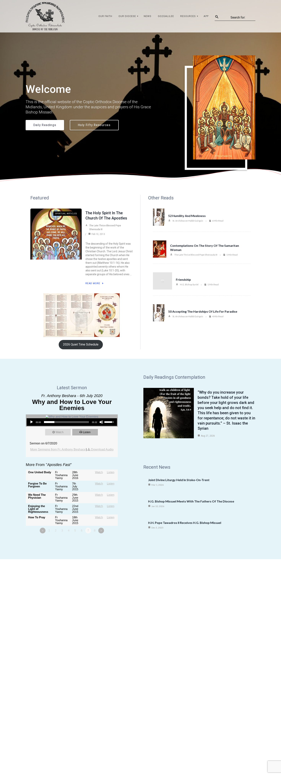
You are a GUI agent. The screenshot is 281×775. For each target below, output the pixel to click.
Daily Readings (44, 125)
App (206, 16)
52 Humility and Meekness (187, 216)
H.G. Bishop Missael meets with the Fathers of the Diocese (191, 501)
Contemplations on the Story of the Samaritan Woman (204, 248)
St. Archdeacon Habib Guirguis (187, 220)
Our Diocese (127, 16)
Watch (59, 432)
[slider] (66, 422)
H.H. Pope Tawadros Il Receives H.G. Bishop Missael (184, 522)
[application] (72, 422)
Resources (188, 16)
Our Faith (105, 16)
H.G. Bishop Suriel (189, 284)
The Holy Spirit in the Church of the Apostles (106, 215)
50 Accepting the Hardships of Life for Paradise (202, 311)
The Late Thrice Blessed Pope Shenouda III (105, 227)
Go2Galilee (166, 16)
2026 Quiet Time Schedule (80, 344)
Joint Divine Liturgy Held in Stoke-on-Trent (179, 480)
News (147, 16)
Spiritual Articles (66, 214)
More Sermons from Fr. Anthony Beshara (57, 449)
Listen (86, 432)
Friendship (183, 279)
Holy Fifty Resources (94, 125)
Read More (92, 283)
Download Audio (102, 449)
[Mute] (101, 422)
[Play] (31, 422)
